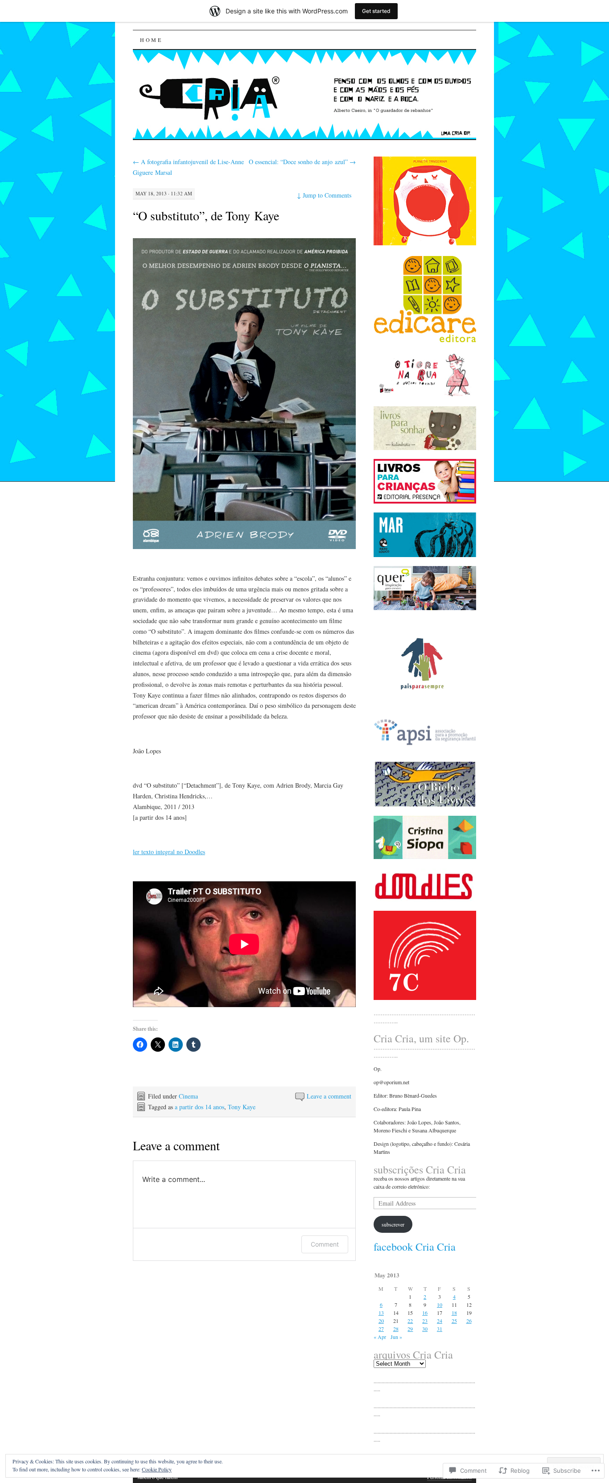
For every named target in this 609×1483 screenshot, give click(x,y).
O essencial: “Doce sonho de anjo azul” (302, 161)
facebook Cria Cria (415, 1246)
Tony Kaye (241, 1107)
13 (381, 1312)
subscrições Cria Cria (420, 1169)
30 (425, 1328)
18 (454, 1312)
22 (410, 1320)
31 (439, 1328)
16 (425, 1312)
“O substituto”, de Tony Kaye (206, 215)
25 (454, 1320)
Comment (325, 1244)
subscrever (393, 1224)
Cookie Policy (157, 1469)
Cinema (188, 1096)
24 (439, 1320)
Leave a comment (329, 1096)
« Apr (380, 1336)
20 (381, 1320)
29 (410, 1328)
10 (439, 1304)
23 (425, 1320)
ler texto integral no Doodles (169, 851)
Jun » (396, 1336)
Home (151, 39)
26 (469, 1320)
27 (381, 1328)
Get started (376, 11)
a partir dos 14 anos (199, 1107)
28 (396, 1328)
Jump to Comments (324, 195)
